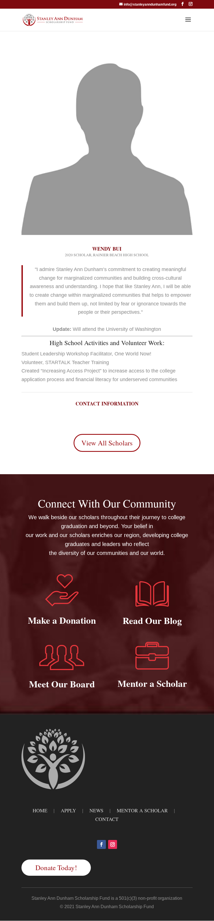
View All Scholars (107, 442)
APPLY (68, 810)
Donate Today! (56, 867)
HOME (40, 810)
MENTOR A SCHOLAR (142, 810)
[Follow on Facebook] (101, 844)
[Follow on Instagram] (112, 844)
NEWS (96, 810)
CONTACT (106, 819)
